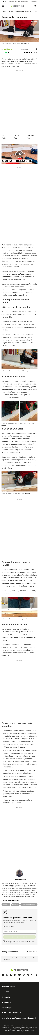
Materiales (28, 11)
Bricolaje (15, 905)
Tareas (4, 11)
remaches (6, 905)
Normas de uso (32, 952)
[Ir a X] (7, 975)
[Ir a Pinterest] (28, 975)
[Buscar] (35, 6)
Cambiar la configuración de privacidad (19, 1018)
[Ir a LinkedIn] (15, 975)
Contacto (6, 997)
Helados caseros (23, 1)
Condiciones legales (19, 941)
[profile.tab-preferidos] (3, 52)
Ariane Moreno (7, 49)
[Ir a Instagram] (11, 975)
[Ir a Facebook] (3, 975)
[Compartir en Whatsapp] (6, 52)
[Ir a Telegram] (36, 975)
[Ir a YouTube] (19, 975)
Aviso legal (7, 1007)
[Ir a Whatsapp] (32, 975)
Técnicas (11, 11)
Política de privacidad (11, 1013)
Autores (5, 992)
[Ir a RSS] (19, 979)
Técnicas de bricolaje (28, 905)
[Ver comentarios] (36, 49)
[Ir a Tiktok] (24, 975)
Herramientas (19, 11)
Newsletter (7, 1002)
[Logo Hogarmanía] (19, 969)
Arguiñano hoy (12, 1)
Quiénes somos (8, 986)
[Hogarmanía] (19, 6)
